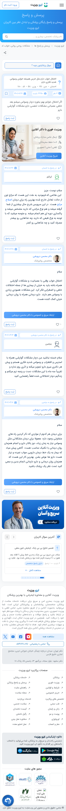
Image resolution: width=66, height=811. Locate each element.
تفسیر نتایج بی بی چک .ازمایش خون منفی (34, 548)
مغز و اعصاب (54, 724)
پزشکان (56, 677)
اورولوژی (56, 719)
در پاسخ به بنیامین (49, 402)
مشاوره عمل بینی (19, 719)
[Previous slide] (13, 537)
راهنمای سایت (20, 687)
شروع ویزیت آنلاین (49, 156)
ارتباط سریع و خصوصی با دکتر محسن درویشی (33, 315)
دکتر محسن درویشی (42, 256)
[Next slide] (7, 537)
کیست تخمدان (20, 709)
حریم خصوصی (53, 693)
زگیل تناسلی (21, 714)
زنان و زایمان (54, 709)
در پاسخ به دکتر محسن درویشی (44, 335)
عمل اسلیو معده (20, 724)
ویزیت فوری (54, 682)
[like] (59, 118)
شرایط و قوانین (53, 687)
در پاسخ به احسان (49, 168)
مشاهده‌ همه (48, 636)
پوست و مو (54, 714)
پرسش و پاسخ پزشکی (17, 682)
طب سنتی (55, 704)
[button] (42, 577)
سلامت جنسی (20, 704)
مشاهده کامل (35, 570)
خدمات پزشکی (20, 677)
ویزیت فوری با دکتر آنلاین (47, 129)
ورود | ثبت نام (10, 5)
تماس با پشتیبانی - (30, 644)
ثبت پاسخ (9, 118)
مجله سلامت (21, 693)
